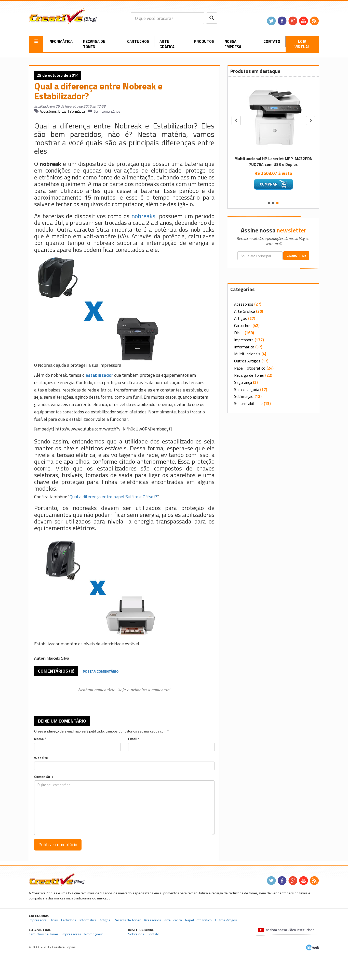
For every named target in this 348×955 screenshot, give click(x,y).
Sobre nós (136, 934)
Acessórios (48, 111)
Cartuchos (138, 41)
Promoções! (93, 934)
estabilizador (99, 375)
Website (41, 757)
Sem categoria (246, 389)
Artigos (240, 318)
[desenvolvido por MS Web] (312, 947)
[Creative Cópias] (57, 879)
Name (39, 738)
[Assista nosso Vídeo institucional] (287, 932)
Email (132, 738)
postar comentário (101, 671)
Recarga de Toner (94, 44)
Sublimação (243, 396)
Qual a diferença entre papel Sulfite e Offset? (113, 496)
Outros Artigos (247, 361)
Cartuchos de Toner (43, 934)
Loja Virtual (302, 44)
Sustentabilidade (248, 403)
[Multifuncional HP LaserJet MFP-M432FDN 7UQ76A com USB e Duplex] (273, 117)
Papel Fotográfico (249, 368)
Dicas (62, 111)
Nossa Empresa (232, 44)
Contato (271, 41)
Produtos (204, 41)
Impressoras (71, 934)
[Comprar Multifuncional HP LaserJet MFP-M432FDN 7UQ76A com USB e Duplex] (273, 184)
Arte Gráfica (167, 44)
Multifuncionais (247, 354)
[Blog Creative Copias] (63, 15)
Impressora (243, 340)
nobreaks (143, 215)
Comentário (43, 776)
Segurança (243, 382)
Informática (60, 41)
